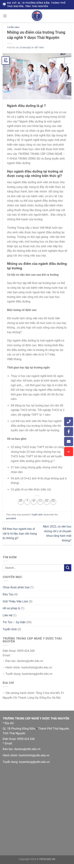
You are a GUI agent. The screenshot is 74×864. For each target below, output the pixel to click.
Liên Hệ (7, 615)
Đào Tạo (8, 594)
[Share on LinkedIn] (53, 502)
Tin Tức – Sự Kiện (14, 622)
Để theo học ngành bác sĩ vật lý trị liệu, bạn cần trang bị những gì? (20, 533)
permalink (11, 518)
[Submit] (67, 567)
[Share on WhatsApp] (21, 502)
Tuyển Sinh (13, 27)
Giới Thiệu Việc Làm (15, 601)
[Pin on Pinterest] (47, 502)
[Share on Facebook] (27, 502)
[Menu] (5, 16)
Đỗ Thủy (39, 47)
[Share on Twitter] (34, 502)
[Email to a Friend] (40, 502)
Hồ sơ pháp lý (11, 608)
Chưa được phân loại (16, 587)
